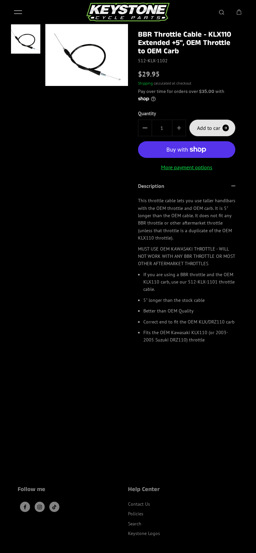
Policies (135, 514)
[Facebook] (25, 507)
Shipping (145, 83)
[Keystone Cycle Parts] (128, 12)
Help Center (144, 490)
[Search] (221, 12)
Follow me (31, 490)
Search (134, 524)
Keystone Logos (144, 533)
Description (151, 186)
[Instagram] (39, 507)
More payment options (186, 167)
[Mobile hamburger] (18, 12)
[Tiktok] (54, 507)
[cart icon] (239, 12)
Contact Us (139, 504)
